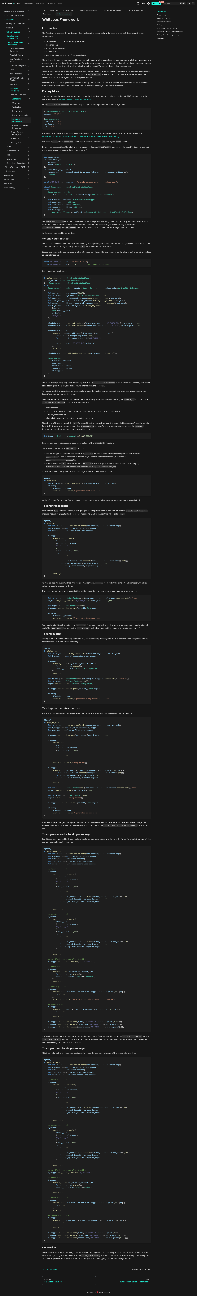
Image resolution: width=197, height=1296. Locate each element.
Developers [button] (9, 19)
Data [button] (12, 69)
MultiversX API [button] (13, 150)
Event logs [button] (11, 159)
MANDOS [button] (15, 138)
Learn (60, 3)
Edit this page (51, 1269)
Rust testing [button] (16, 99)
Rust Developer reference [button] (16, 60)
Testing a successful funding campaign (170, 32)
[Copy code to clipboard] (148, 111)
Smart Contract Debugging (17, 133)
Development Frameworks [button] (12, 37)
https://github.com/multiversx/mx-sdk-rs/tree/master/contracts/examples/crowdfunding (80, 136)
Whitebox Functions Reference (20, 126)
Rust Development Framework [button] (16, 43)
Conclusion (161, 38)
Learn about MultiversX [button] (14, 15)
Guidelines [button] (10, 171)
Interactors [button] (14, 84)
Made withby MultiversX (98, 1292)
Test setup (16, 107)
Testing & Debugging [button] (14, 89)
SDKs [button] (9, 146)
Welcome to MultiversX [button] (14, 11)
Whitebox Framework (17, 120)
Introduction (161, 12)
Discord (143, 3)
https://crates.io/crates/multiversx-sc (75, 99)
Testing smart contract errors (167, 28)
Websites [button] (193, 3)
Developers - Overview (15, 23)
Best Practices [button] (16, 74)
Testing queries (162, 25)
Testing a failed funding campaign (168, 35)
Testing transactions (164, 21)
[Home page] (44, 10)
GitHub (138, 3)
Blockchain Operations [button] (16, 163)
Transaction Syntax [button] (18, 65)
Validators (40, 3)
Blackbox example (20, 115)
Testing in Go (16, 142)
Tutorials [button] (9, 28)
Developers (28, 3)
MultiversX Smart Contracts (17, 49)
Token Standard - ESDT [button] (15, 167)
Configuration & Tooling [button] (16, 79)
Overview (16, 103)
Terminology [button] (9, 187)
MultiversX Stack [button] (12, 32)
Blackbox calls (18, 111)
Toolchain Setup (16, 55)
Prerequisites (161, 15)
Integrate (51, 3)
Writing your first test (164, 18)
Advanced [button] (8, 183)
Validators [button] (8, 175)
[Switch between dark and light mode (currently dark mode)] (189, 3)
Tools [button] (9, 155)
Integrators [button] (9, 179)
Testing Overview (18, 94)
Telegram (148, 3)
